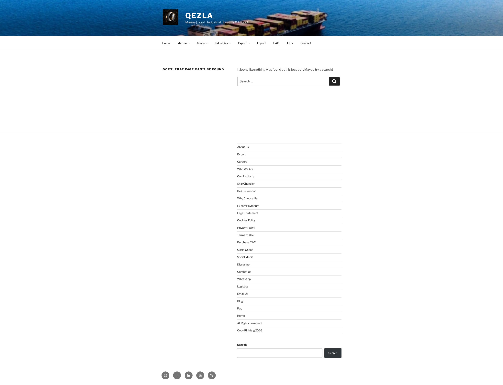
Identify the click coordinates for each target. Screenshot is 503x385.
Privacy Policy (246, 227)
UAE (276, 43)
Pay (239, 308)
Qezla (199, 15)
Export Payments (248, 205)
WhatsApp (244, 279)
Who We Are (245, 169)
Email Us (242, 293)
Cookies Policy (246, 220)
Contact (305, 43)
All (288, 43)
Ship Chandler (246, 183)
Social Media (245, 257)
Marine (182, 43)
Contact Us (244, 271)
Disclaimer (244, 264)
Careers (242, 161)
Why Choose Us (247, 198)
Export (242, 43)
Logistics (242, 286)
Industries (221, 43)
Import (261, 43)
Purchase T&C (246, 242)
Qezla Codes (245, 249)
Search (242, 344)
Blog (240, 301)
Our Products (245, 176)
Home (166, 43)
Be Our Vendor (246, 191)
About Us (243, 147)
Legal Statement (247, 213)
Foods (201, 43)
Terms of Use (245, 235)
